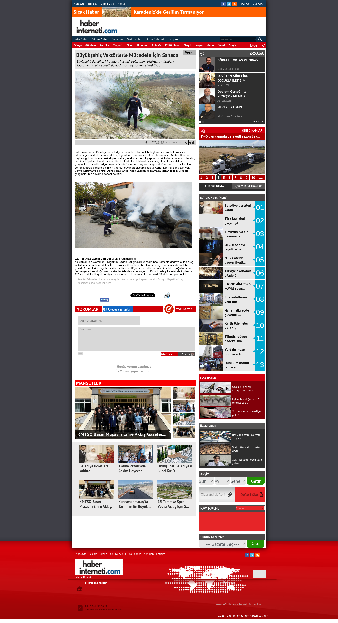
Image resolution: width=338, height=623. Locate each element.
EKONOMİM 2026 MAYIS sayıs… (238, 286)
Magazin (118, 45)
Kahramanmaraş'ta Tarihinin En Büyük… (135, 504)
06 (260, 273)
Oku (256, 543)
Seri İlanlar (134, 39)
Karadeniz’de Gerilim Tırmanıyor (169, 12)
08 (260, 299)
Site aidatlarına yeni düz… (236, 299)
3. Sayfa (156, 45)
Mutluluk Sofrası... (231, 83)
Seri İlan (149, 554)
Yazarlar (117, 39)
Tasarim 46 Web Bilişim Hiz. (245, 604)
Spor (130, 45)
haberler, (100, 282)
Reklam (92, 3)
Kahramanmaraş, (86, 282)
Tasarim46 (220, 604)
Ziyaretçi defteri (213, 494)
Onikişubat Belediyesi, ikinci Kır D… (175, 468)
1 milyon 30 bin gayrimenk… (237, 233)
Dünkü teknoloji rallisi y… (237, 364)
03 (260, 234)
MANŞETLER (88, 383)
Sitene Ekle (107, 3)
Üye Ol (245, 3)
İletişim (173, 39)
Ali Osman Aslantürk (229, 61)
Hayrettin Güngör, (176, 279)
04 (260, 247)
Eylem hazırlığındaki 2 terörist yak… (245, 400)
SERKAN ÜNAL (226, 76)
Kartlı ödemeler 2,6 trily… (236, 325)
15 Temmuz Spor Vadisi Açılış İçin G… (173, 504)
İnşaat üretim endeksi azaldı (222, 136)
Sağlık (188, 45)
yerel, (109, 282)
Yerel (221, 45)
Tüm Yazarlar (257, 121)
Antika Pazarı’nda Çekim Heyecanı (132, 468)
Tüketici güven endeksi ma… (236, 338)
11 (261, 177)
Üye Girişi (258, 3)
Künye (121, 3)
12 (260, 351)
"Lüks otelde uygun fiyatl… (235, 260)
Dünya (78, 45)
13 (260, 365)
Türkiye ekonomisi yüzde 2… (238, 273)
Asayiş (232, 45)
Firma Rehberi (155, 39)
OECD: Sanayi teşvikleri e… (235, 246)
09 (260, 312)
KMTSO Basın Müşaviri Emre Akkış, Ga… (95, 506)
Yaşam (199, 45)
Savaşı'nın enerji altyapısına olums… (243, 388)
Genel (211, 45)
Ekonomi (142, 45)
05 (260, 260)
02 (260, 220)
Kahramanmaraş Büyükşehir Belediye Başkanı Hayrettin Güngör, (132, 279)
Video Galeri (100, 39)
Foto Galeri (81, 39)
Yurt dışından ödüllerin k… (235, 351)
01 (260, 207)
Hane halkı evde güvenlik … (237, 312)
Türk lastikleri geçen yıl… (235, 220)
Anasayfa (79, 3)
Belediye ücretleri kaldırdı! (103, 434)
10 (253, 177)
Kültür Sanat (172, 45)
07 (260, 286)
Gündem (90, 45)
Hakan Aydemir (226, 92)
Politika (104, 45)
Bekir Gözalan (225, 108)
